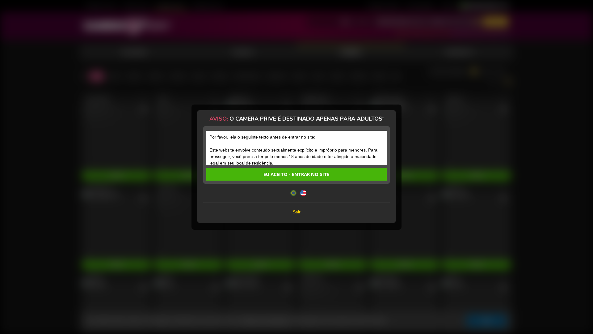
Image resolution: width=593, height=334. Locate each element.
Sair (297, 211)
